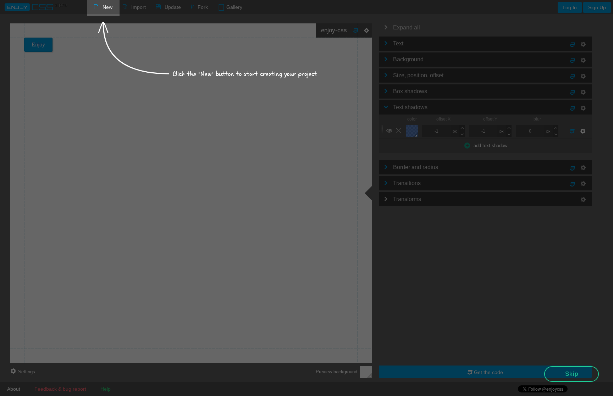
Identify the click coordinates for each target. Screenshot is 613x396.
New (107, 7)
